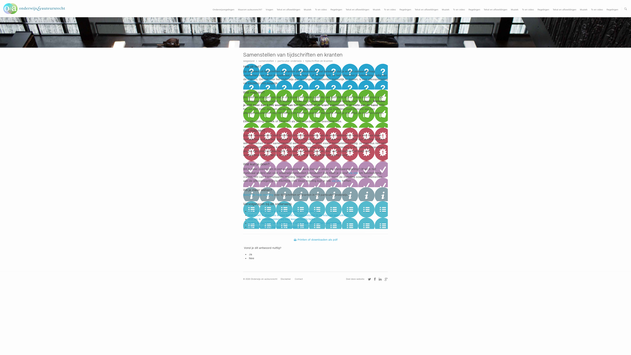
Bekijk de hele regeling (258, 194)
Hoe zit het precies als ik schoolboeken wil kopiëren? (283, 211)
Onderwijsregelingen (223, 9)
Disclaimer (286, 279)
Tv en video (321, 9)
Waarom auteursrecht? (250, 9)
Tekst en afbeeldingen (288, 9)
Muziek (307, 9)
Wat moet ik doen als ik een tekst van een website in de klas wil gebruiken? (298, 215)
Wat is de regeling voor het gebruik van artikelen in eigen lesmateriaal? (295, 223)
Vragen (269, 9)
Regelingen (336, 9)
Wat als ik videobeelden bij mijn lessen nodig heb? (281, 219)
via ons (353, 172)
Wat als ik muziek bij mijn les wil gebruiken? (277, 226)
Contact (299, 279)
